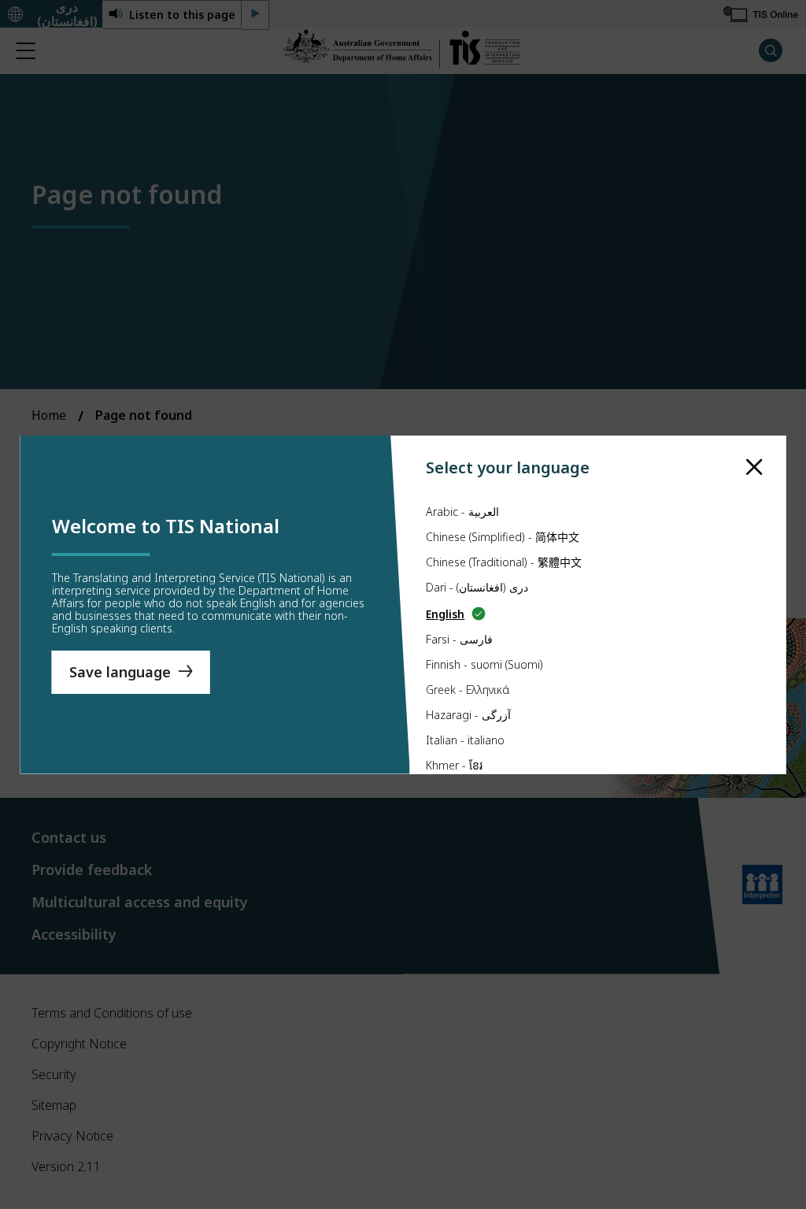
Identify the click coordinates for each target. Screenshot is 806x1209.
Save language (120, 671)
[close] (754, 467)
